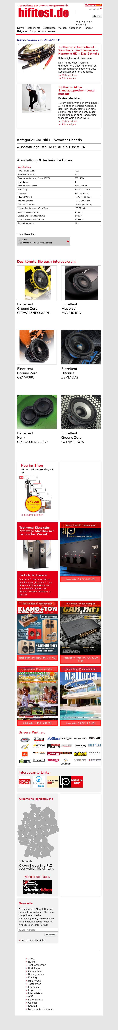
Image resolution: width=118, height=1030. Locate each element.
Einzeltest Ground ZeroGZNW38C (27, 373)
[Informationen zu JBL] (25, 754)
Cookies (32, 1002)
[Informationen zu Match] (39, 754)
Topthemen (34, 984)
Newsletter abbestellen (33, 940)
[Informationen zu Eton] (39, 747)
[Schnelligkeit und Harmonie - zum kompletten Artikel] (37, 63)
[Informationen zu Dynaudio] (80, 740)
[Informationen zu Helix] (80, 747)
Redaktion (34, 968)
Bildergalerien (36, 974)
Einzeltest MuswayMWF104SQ (71, 308)
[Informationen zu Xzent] (80, 762)
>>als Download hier (32, 514)
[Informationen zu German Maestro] (53, 747)
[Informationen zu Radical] (25, 762)
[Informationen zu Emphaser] (94, 740)
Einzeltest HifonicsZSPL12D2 (69, 373)
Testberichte (33, 28)
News (20, 28)
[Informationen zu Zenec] (94, 762)
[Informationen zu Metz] (53, 754)
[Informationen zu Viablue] (66, 762)
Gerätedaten (35, 971)
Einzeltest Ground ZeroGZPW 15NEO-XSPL (33, 308)
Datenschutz (35, 999)
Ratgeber (22, 31)
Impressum (34, 990)
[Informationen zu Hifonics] (94, 747)
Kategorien (75, 28)
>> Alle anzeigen (67, 78)
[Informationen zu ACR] (25, 740)
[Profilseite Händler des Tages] (37, 893)
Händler (88, 28)
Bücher (32, 961)
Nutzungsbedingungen (41, 1009)
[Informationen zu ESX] (25, 747)
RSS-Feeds (34, 980)
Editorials (33, 987)
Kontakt (32, 1006)
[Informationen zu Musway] (66, 754)
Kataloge (33, 977)
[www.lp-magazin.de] (65, 790)
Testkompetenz (37, 965)
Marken (62, 28)
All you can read (47, 31)
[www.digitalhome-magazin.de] (25, 790)
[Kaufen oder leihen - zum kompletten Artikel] (37, 106)
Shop (33, 31)
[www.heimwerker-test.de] (53, 790)
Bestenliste (49, 28)
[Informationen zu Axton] (53, 740)
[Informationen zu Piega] (94, 754)
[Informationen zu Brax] (66, 740)
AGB (31, 996)
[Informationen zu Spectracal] (39, 762)
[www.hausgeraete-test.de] (39, 790)
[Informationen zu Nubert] (80, 754)
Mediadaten (35, 993)
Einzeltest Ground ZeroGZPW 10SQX (72, 437)
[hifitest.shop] (77, 790)
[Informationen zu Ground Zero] (66, 747)
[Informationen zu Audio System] (39, 740)
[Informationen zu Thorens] (53, 762)
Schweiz (26, 861)
